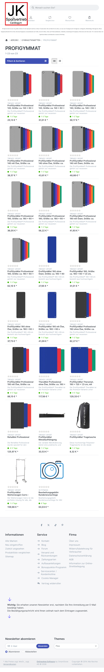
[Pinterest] (63, 525)
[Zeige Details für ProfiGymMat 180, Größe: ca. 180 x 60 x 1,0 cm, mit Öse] (83, 249)
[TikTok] (55, 525)
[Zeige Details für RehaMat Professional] (20, 415)
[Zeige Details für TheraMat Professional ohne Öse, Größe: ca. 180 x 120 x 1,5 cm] (52, 360)
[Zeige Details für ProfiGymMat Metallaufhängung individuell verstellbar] (52, 415)
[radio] (54, 61)
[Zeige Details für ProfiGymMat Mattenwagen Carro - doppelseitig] (20, 470)
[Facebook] (42, 525)
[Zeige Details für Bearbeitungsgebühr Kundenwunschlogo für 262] (52, 470)
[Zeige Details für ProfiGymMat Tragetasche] (83, 415)
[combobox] (64, 7)
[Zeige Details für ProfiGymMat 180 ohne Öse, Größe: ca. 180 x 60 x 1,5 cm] (20, 305)
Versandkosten (9, 664)
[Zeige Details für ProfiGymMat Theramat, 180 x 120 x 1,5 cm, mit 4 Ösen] (83, 360)
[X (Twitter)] (48, 525)
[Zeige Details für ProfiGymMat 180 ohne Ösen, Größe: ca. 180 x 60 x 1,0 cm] (52, 249)
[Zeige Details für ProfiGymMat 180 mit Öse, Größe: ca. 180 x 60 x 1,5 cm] (52, 305)
